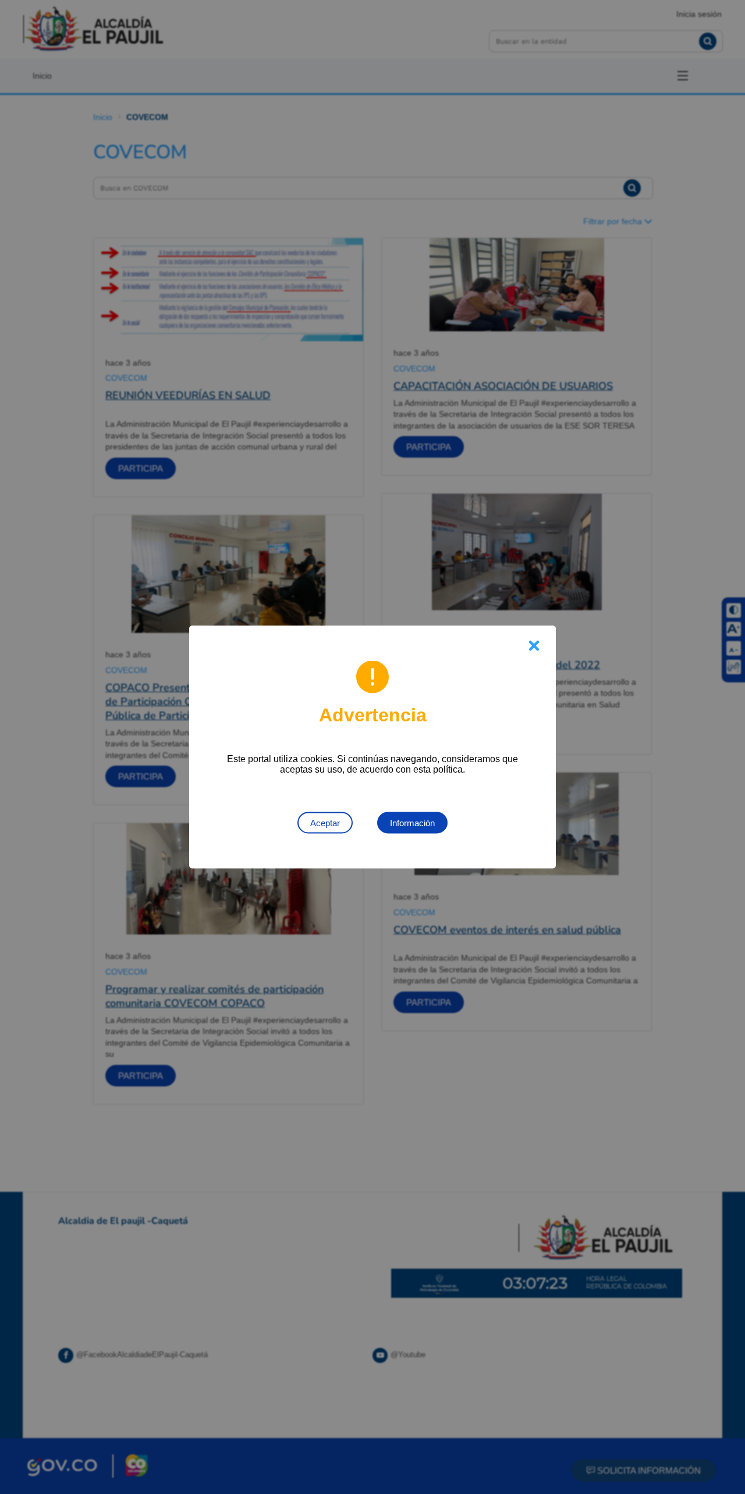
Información (412, 823)
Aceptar (325, 823)
